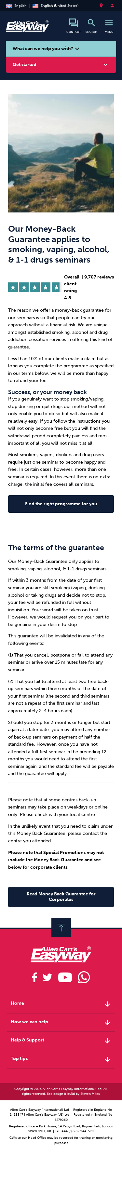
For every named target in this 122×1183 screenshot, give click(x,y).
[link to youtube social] (65, 977)
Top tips (61, 1059)
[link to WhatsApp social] (84, 977)
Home (61, 1004)
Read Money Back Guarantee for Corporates (61, 896)
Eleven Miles (90, 1094)
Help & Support (61, 1041)
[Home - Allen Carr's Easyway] (27, 28)
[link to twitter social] (47, 977)
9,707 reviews (99, 277)
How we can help (61, 1023)
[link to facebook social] (34, 977)
